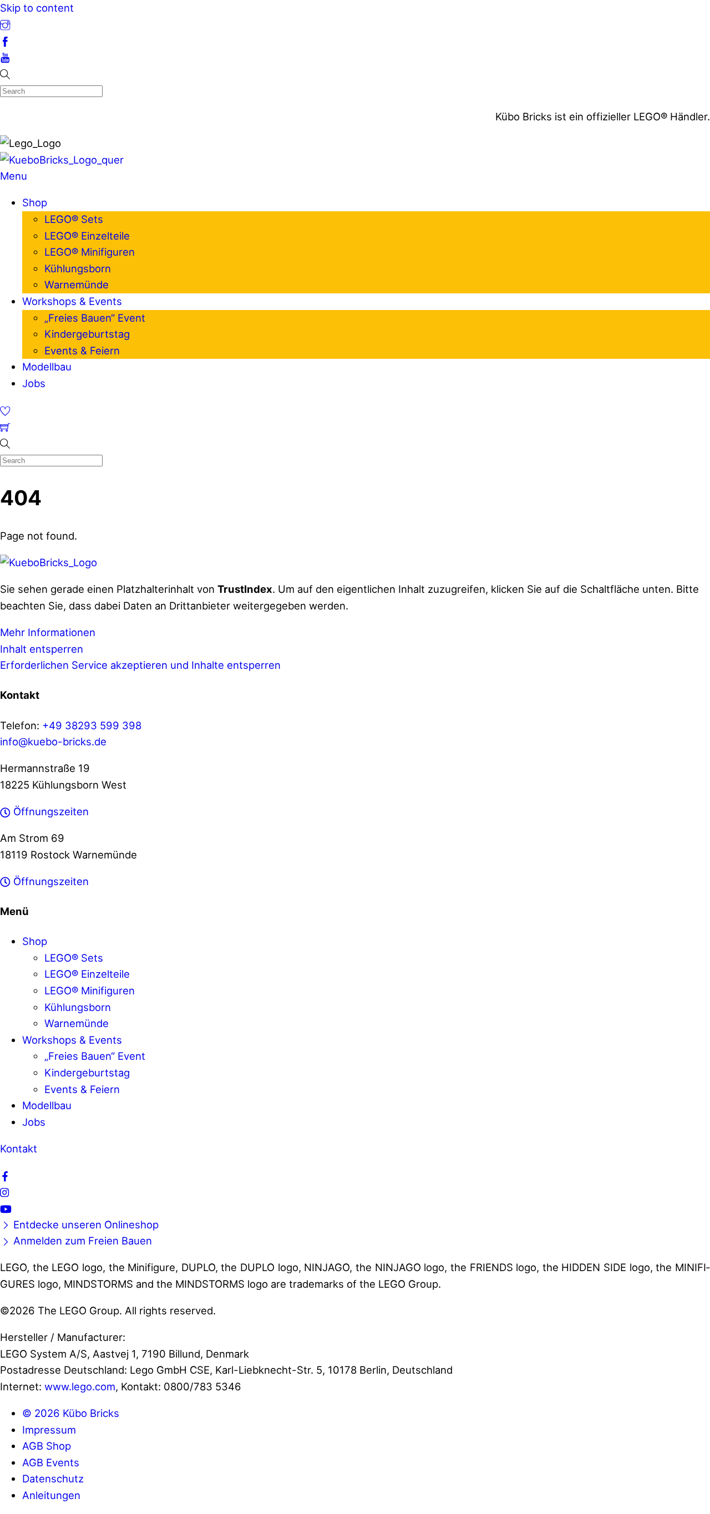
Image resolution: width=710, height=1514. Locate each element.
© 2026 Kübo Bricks (70, 1413)
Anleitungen (51, 1495)
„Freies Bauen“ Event (94, 318)
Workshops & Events (72, 301)
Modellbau (47, 366)
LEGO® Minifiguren (89, 252)
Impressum (49, 1430)
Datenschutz (53, 1478)
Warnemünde (76, 284)
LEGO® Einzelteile (87, 236)
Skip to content (37, 8)
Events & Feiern (82, 350)
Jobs (33, 383)
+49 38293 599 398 (91, 725)
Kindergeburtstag (87, 334)
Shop (34, 202)
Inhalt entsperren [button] (41, 649)
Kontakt (18, 1148)
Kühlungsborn (77, 268)
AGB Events (50, 1462)
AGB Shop (46, 1446)
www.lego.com (79, 1386)
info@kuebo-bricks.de (53, 741)
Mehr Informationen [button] (47, 632)
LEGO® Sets (73, 219)
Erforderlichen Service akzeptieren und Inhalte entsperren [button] (140, 665)
